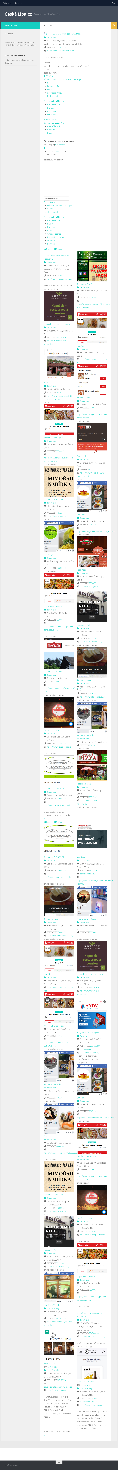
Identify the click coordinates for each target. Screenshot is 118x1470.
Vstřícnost (51, 114)
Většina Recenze (54, 233)
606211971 (61, 681)
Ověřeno (51, 240)
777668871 (94, 407)
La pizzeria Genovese (53, 606)
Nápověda (18, 3)
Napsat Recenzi (51, 119)
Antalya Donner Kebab (86, 919)
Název (50, 223)
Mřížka (59, 249)
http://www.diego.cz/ (89, 586)
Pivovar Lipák (49, 1363)
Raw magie (48, 554)
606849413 (61, 1146)
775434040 (94, 297)
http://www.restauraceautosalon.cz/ (59, 805)
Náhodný (51, 108)
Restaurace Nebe (84, 625)
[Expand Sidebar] (114, 25)
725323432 (94, 638)
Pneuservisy (84, 860)
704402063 (61, 392)
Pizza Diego (81, 569)
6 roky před (60, 144)
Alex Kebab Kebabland (86, 735)
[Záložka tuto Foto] (44, 148)
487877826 (94, 469)
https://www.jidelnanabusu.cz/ (93, 696)
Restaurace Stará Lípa (53, 499)
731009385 (61, 619)
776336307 (94, 745)
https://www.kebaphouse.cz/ (59, 746)
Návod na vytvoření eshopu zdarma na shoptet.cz (19, 61)
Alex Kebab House (51, 730)
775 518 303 (62, 337)
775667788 (94, 583)
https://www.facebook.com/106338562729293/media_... (68, 1153)
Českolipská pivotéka (86, 1381)
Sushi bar (48, 1136)
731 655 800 (95, 1046)
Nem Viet (80, 346)
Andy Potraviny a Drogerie (88, 1032)
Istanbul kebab (83, 397)
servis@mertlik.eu (87, 873)
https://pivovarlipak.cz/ (57, 1390)
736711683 (94, 524)
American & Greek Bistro (54, 1025)
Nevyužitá (51, 243)
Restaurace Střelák (85, 284)
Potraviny (83, 1036)
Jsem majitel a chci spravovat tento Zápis (64, 79)
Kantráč (47, 382)
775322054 (61, 512)
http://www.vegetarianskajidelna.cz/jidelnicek (96, 531)
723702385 (61, 47)
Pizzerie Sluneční (84, 783)
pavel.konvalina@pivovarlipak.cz (58, 1386)
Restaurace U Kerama (53, 671)
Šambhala (81, 514)
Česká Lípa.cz (18, 14)
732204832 (94, 932)
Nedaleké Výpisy (54, 96)
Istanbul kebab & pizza (53, 437)
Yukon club (81, 456)
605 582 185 (62, 1380)
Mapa (49, 89)
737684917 (94, 693)
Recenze (51, 82)
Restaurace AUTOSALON (54, 788)
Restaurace (51, 37)
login (58, 151)
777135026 (94, 797)
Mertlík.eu (81, 857)
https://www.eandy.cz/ (89, 1052)
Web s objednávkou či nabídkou (60, 50)
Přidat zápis (9, 34)
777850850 (61, 743)
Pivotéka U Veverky (52, 1305)
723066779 (61, 798)
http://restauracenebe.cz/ (91, 641)
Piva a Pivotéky (52, 1308)
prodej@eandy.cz (87, 1049)
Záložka (49, 76)
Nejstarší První (53, 104)
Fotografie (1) (53, 86)
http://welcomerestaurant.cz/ (59, 279)
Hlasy (49, 133)
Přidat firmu (7, 3)
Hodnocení (52, 111)
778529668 (61, 568)
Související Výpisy (54, 92)
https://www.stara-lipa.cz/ (58, 516)
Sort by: (54, 101)
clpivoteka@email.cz (88, 1401)
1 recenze (52, 1366)
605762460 (61, 1318)
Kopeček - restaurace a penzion (57, 324)
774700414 (61, 275)
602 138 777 (95, 870)
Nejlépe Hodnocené (55, 237)
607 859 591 (95, 1398)
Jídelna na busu (84, 680)
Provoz (50, 230)
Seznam (49, 249)
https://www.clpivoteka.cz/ (91, 1405)
